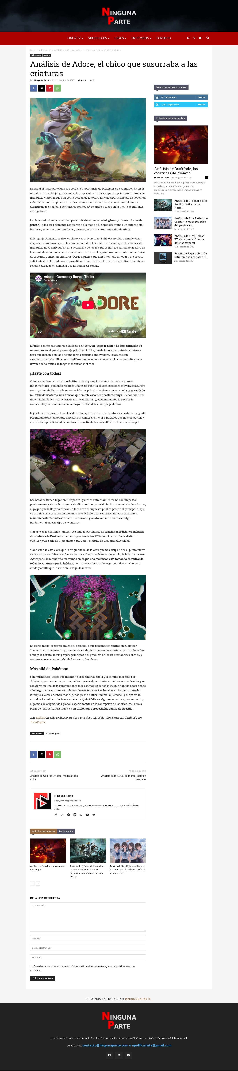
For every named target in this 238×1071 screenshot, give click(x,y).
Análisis (58, 50)
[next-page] (38, 883)
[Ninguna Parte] (119, 16)
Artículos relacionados (43, 831)
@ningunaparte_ (138, 999)
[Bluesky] (95, 815)
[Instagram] (63, 815)
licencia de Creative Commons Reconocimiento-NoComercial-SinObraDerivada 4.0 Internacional (133, 1038)
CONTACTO (163, 38)
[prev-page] (32, 883)
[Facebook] (33, 88)
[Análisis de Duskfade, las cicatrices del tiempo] (48, 850)
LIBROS (119, 38)
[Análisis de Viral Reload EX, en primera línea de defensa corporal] (163, 240)
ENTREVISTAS (140, 38)
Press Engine (52, 733)
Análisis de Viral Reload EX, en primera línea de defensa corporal (189, 239)
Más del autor (66, 831)
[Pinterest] (49, 88)
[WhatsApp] (57, 88)
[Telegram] (70, 815)
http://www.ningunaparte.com (67, 801)
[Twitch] (188, 38)
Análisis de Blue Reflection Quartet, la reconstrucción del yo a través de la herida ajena (127, 869)
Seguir (201, 97)
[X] (194, 38)
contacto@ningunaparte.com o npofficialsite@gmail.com (126, 1045)
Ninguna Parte (41, 80)
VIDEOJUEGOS (97, 38)
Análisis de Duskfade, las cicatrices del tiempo (176, 170)
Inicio (32, 50)
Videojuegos (45, 50)
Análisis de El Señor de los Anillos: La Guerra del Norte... (190, 204)
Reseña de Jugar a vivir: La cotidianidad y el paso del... (191, 255)
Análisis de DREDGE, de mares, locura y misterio (123, 777)
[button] (208, 38)
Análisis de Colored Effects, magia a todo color (54, 777)
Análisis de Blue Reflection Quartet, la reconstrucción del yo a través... (191, 222)
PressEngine (37, 722)
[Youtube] (200, 38)
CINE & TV (73, 38)
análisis (40, 717)
